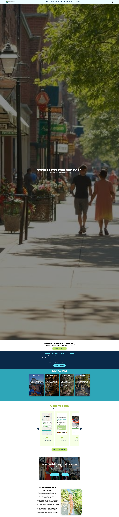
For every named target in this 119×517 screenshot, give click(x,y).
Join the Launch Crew (59, 365)
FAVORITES (52, 1)
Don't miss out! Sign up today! (59, 449)
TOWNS (61, 1)
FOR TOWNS (65, 474)
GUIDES (47, 1)
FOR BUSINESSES (55, 474)
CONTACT (78, 1)
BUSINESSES (57, 1)
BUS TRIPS (71, 1)
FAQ (74, 1)
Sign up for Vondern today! (59, 348)
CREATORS (66, 1)
